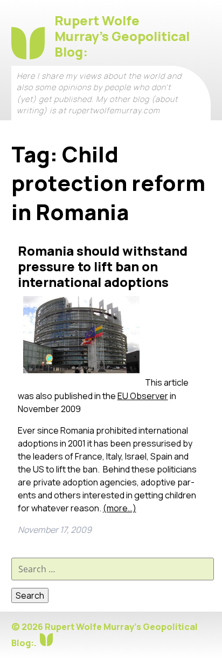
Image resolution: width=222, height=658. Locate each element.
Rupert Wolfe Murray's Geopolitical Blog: (122, 36)
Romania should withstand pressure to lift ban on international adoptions (103, 266)
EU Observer (142, 396)
